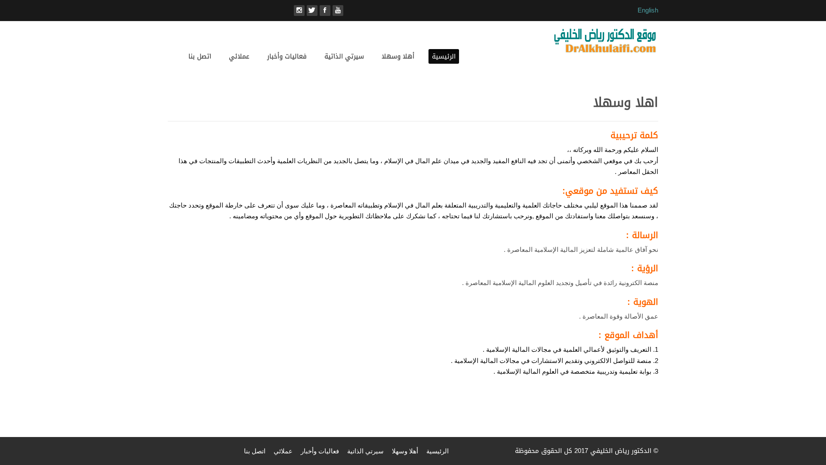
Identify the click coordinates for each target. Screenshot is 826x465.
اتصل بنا (199, 56)
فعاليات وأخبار (287, 56)
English (648, 10)
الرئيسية (444, 56)
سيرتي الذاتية (344, 56)
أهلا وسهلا (398, 56)
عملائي (239, 56)
